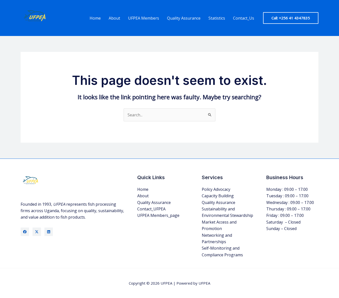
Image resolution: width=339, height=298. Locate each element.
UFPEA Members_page (158, 215)
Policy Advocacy (216, 189)
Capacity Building (218, 196)
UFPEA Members (143, 18)
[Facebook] (25, 232)
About (114, 18)
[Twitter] (37, 232)
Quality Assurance (184, 18)
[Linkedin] (48, 232)
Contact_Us (243, 18)
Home (95, 18)
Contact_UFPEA (151, 209)
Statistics (216, 18)
